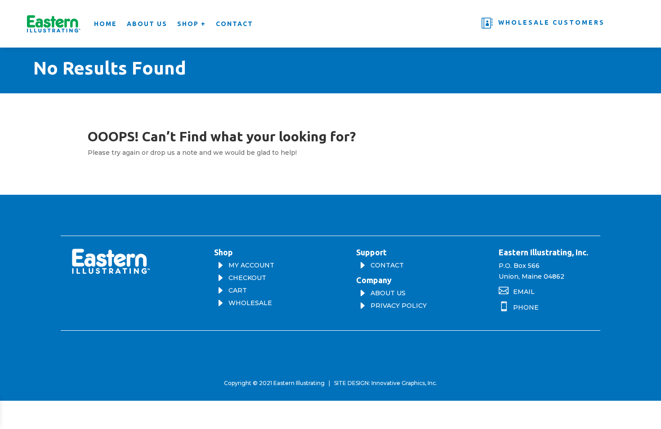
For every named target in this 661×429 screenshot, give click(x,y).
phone (526, 307)
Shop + (191, 23)
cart (237, 290)
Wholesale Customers (551, 22)
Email (524, 292)
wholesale (250, 303)
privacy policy (399, 306)
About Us (147, 23)
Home (105, 23)
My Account (251, 265)
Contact (234, 23)
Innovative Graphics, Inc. (404, 383)
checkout (247, 278)
